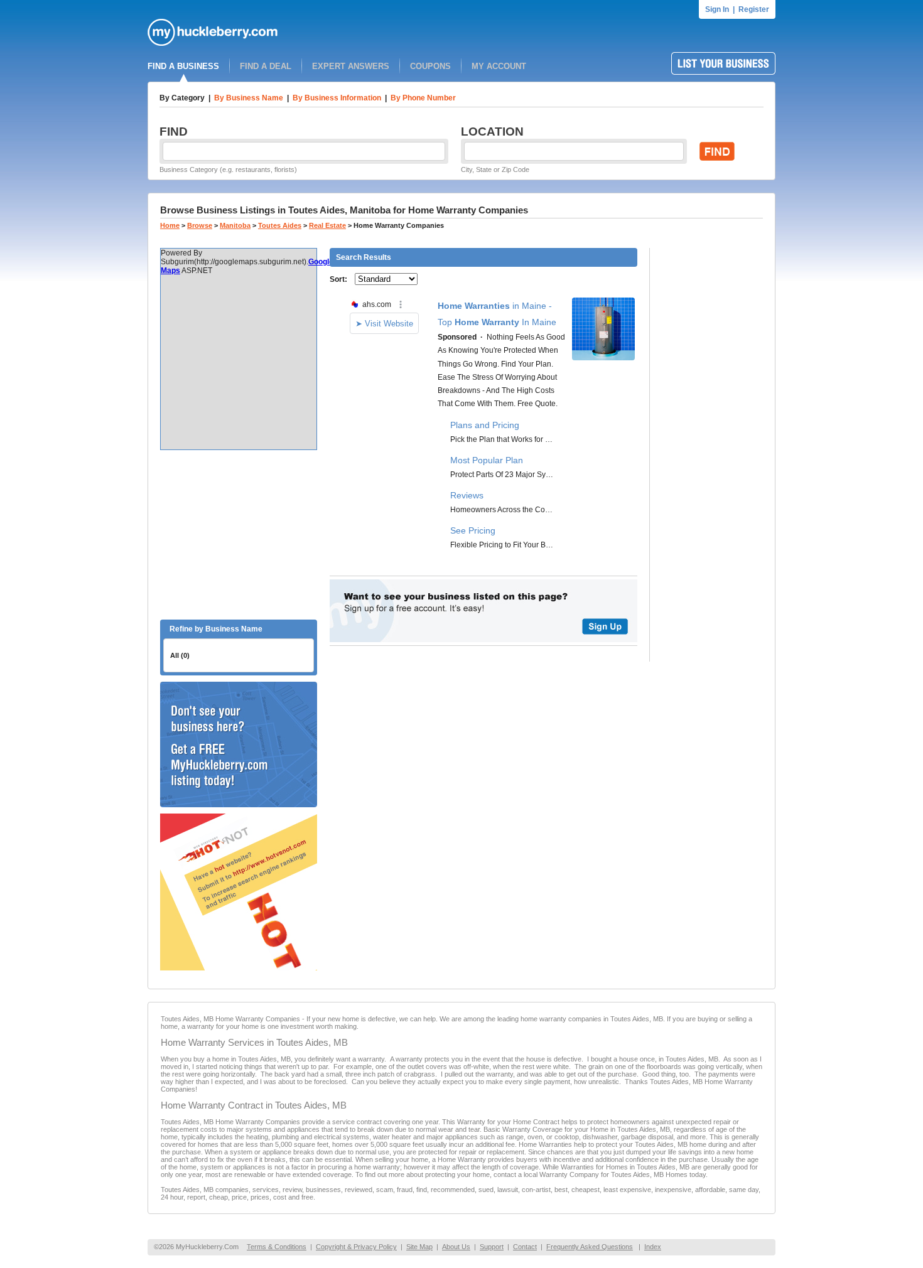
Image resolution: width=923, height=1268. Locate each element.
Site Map (419, 1246)
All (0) (180, 655)
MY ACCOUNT (499, 66)
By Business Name (248, 98)
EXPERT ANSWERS (350, 66)
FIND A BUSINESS (183, 66)
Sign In (717, 9)
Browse (199, 225)
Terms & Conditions (276, 1246)
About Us (456, 1246)
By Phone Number (423, 98)
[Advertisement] (238, 534)
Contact (525, 1246)
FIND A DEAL (265, 66)
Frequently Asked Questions (589, 1246)
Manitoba (235, 225)
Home (170, 225)
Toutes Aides (279, 225)
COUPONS (430, 66)
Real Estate (327, 225)
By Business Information (337, 98)
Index (652, 1246)
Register (753, 9)
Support (492, 1246)
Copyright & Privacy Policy (356, 1246)
